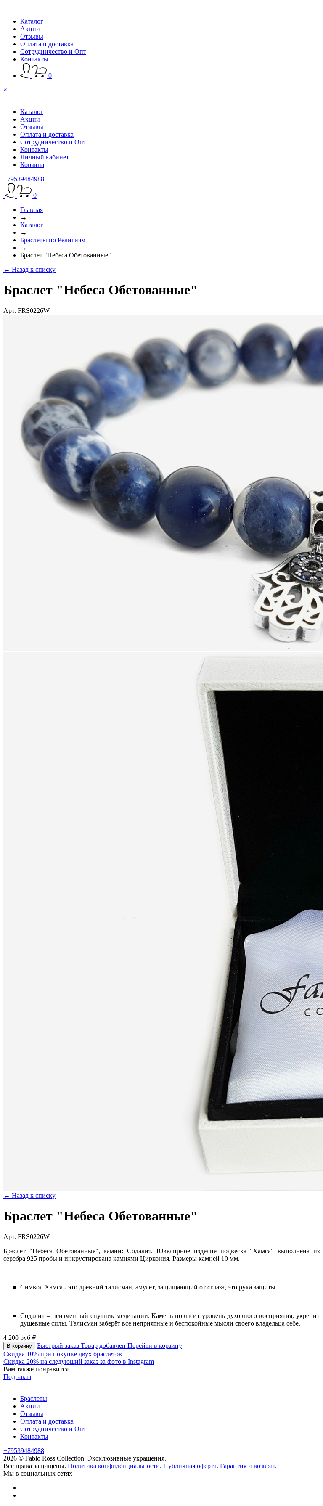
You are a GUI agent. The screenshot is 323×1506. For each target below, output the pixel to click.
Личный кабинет (44, 157)
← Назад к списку (29, 269)
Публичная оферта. (190, 1465)
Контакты (34, 59)
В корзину (19, 1346)
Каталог (31, 21)
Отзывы (31, 36)
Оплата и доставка (47, 44)
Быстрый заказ (59, 1345)
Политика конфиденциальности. (115, 1465)
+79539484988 (23, 179)
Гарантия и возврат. (248, 1465)
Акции (30, 28)
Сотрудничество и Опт (53, 51)
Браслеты (33, 1398)
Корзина (32, 164)
